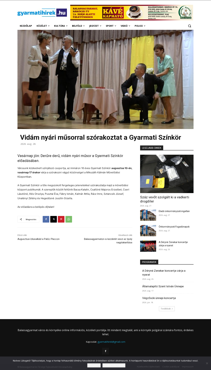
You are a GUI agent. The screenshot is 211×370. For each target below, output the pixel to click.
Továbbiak (166, 308)
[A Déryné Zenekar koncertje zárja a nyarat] (148, 246)
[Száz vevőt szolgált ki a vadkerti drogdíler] (167, 174)
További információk (114, 365)
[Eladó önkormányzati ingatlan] (148, 215)
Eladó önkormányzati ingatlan (174, 211)
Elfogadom (94, 365)
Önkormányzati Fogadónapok (174, 226)
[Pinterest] (61, 219)
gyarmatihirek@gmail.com (111, 341)
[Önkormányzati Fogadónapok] (148, 230)
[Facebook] (46, 219)
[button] (190, 26)
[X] (53, 219)
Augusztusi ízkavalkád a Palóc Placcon (38, 239)
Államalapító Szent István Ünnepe (163, 286)
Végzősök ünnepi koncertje (159, 298)
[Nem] (207, 363)
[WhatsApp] (68, 219)
